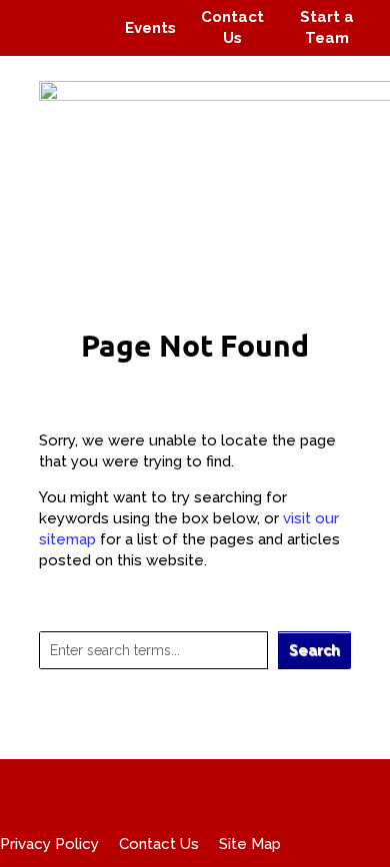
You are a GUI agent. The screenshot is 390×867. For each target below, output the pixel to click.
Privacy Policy (49, 844)
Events (150, 28)
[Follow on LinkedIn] (86, 42)
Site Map (250, 844)
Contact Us (159, 844)
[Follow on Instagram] (76, 14)
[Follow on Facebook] (38, 14)
